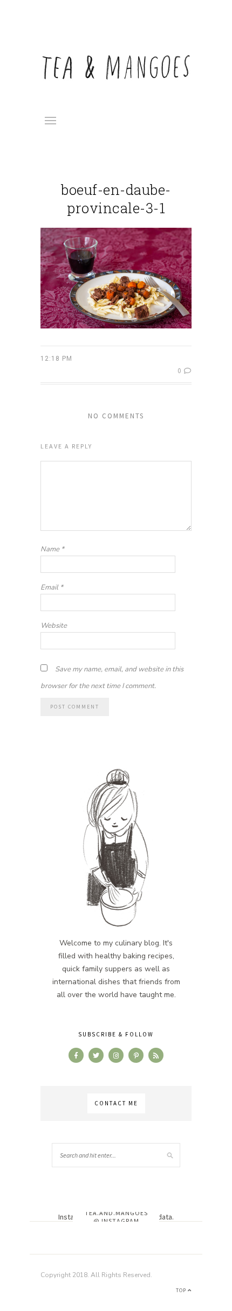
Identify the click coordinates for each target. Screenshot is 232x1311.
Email (51, 587)
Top (182, 1290)
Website (53, 625)
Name (52, 549)
